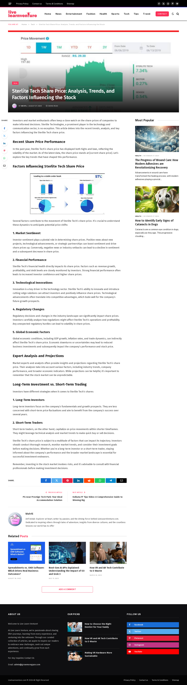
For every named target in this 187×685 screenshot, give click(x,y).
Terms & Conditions (54, 4)
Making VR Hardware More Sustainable (98, 654)
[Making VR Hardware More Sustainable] (74, 656)
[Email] (4, 166)
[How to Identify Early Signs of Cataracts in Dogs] (157, 199)
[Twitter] (4, 136)
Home (48, 13)
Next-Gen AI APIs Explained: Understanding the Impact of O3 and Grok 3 (66, 571)
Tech (126, 13)
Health (103, 13)
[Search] (177, 14)
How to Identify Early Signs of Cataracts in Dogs (154, 222)
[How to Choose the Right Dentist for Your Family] (74, 627)
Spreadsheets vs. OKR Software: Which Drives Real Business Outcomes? (26, 571)
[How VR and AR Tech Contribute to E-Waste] (108, 553)
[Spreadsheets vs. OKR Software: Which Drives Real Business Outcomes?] (26, 553)
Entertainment (74, 13)
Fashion (90, 13)
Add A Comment (67, 589)
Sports (115, 13)
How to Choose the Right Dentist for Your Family (98, 625)
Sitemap (70, 4)
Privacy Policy (22, 4)
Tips (136, 13)
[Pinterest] (4, 151)
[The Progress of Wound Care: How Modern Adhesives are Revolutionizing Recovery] (157, 139)
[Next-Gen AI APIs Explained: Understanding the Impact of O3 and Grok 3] (67, 553)
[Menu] (9, 3)
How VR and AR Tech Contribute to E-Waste (107, 569)
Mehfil (24, 106)
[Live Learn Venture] (22, 14)
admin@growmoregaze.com (27, 664)
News (59, 13)
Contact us (37, 4)
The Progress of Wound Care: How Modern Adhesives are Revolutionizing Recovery (156, 163)
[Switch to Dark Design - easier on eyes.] (173, 14)
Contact (162, 14)
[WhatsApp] (4, 158)
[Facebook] (4, 128)
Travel (146, 13)
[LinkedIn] (4, 143)
